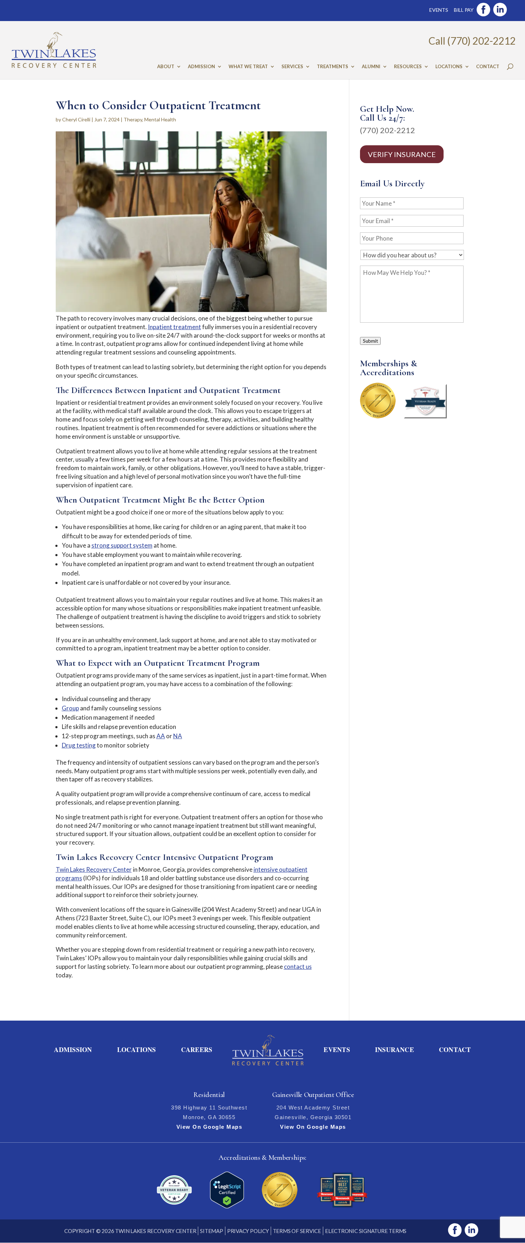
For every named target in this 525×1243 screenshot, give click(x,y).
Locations (448, 66)
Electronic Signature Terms (365, 1231)
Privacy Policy (248, 1231)
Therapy (133, 119)
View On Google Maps (209, 1127)
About (165, 66)
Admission (201, 66)
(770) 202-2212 (387, 130)
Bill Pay (464, 10)
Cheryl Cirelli (76, 119)
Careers (196, 1049)
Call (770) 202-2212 (472, 41)
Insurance (394, 1049)
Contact (487, 66)
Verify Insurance (402, 154)
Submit (370, 341)
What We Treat (248, 66)
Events (438, 10)
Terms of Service (297, 1231)
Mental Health (160, 119)
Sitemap (211, 1231)
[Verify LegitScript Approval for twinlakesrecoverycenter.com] (227, 1206)
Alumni (371, 66)
